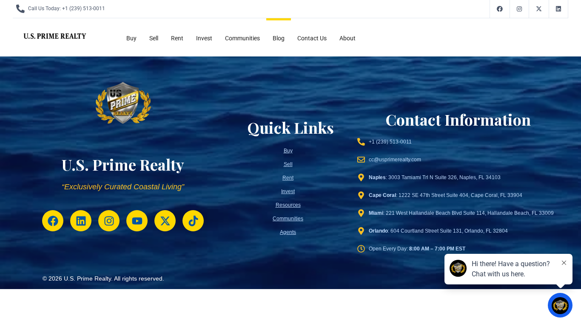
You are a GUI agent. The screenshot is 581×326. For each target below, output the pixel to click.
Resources (288, 205)
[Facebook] (500, 9)
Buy (131, 38)
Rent (177, 38)
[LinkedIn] (558, 9)
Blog (279, 38)
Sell (153, 38)
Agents (288, 232)
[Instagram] (519, 9)
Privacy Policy (469, 279)
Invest (204, 38)
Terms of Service (514, 279)
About (347, 38)
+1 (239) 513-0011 (83, 8)
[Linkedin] (80, 220)
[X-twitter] (165, 220)
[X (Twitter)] (539, 9)
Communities (242, 38)
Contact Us (312, 38)
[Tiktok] (193, 220)
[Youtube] (137, 220)
